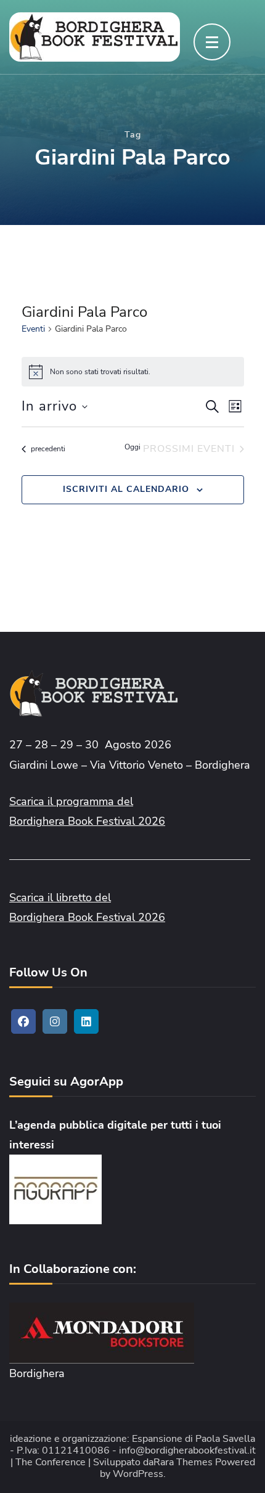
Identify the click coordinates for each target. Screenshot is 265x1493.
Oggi (132, 447)
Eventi (33, 329)
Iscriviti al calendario (126, 489)
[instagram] (55, 1021)
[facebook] (23, 1021)
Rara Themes (183, 1462)
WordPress (138, 1474)
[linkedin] (86, 1021)
